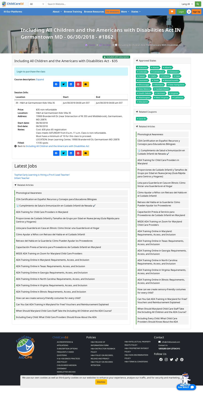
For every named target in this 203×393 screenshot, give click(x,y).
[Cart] (172, 11)
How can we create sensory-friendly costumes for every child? (48, 298)
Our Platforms (14, 11)
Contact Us (163, 345)
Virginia (174, 93)
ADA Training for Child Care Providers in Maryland (42, 212)
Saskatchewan (162, 89)
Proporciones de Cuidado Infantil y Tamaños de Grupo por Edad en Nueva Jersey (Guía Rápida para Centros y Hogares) (67, 220)
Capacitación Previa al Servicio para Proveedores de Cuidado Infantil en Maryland (58, 247)
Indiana (165, 76)
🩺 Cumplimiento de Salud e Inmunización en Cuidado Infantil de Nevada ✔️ (56, 205)
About (56, 11)
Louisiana (143, 80)
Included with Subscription (117, 57)
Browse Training (73, 11)
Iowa (177, 76)
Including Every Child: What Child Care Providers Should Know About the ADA (56, 317)
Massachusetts (171, 80)
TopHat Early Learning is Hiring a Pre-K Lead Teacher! (42, 174)
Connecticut (158, 71)
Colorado (143, 71)
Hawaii (142, 76)
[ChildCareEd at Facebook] (161, 359)
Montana (159, 84)
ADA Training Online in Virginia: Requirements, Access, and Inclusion (51, 285)
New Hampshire (176, 84)
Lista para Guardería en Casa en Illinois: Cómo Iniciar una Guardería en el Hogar (57, 228)
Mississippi (144, 84)
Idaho (153, 76)
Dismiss (101, 381)
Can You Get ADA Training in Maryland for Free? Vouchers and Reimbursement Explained (62, 304)
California (178, 97)
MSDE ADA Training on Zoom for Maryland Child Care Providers (49, 253)
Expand (40, 79)
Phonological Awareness (29, 192)
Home (91, 44)
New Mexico (144, 89)
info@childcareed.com (171, 342)
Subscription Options (67, 348)
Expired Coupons (65, 375)
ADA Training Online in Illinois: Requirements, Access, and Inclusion (51, 291)
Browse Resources (94, 11)
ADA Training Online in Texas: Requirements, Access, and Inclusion (50, 266)
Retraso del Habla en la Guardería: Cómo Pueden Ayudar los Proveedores (54, 240)
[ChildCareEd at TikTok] (176, 359)
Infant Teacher (22, 178)
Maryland (143, 101)
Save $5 (142, 118)
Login (181, 11)
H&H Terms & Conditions (136, 361)
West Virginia (162, 97)
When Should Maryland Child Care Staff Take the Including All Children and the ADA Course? (64, 310)
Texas (156, 80)
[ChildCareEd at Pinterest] (181, 359)
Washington (144, 97)
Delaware (174, 71)
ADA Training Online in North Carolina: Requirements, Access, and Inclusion (55, 278)
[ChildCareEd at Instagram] (166, 359)
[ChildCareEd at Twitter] (171, 359)
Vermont (161, 93)
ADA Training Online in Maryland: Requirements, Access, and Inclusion (52, 259)
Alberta (168, 67)
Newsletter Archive (66, 372)
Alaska (156, 67)
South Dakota (145, 93)
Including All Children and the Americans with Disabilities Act (57, 146)
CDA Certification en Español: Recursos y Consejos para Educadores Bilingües (56, 199)
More (124, 11)
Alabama (143, 67)
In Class (106, 44)
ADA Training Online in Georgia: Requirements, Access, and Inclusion (52, 272)
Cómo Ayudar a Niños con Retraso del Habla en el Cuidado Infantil (50, 234)
